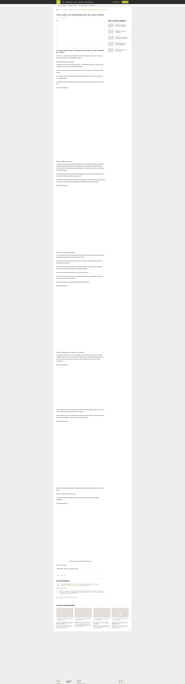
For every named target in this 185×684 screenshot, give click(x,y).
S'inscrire (125, 2)
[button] (57, 575)
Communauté (69, 2)
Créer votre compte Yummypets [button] (69, 585)
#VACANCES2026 (88, 2)
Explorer (80, 2)
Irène (57, 17)
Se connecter (116, 2)
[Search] (63, 2)
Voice (75, 2)
